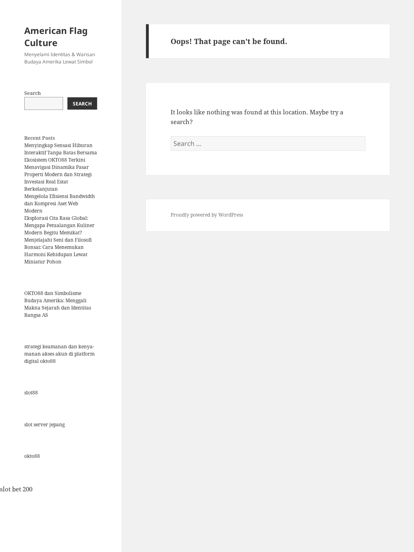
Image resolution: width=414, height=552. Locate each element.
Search (32, 93)
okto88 (32, 456)
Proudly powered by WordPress (207, 214)
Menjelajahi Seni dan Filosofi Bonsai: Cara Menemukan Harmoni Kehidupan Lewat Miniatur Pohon (58, 250)
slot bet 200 (16, 489)
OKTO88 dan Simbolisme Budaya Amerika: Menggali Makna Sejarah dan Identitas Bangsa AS (57, 304)
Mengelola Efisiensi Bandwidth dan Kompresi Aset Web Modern (59, 203)
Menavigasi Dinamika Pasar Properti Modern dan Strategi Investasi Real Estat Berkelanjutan (58, 178)
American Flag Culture (56, 36)
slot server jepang (44, 424)
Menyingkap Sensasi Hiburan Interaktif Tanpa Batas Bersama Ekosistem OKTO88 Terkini (60, 152)
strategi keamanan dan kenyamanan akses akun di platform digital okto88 (59, 353)
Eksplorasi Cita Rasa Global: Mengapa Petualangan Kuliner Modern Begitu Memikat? (59, 225)
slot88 (31, 392)
